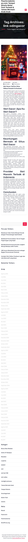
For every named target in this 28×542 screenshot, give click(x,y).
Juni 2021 (3, 433)
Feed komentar (5, 518)
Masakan (3, 456)
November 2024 (5, 341)
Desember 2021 (5, 420)
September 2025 (5, 309)
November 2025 (5, 302)
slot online (7, 84)
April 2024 (3, 363)
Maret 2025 (4, 328)
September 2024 (5, 347)
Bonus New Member (7, 448)
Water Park (4, 497)
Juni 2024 (3, 356)
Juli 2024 (3, 353)
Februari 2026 (4, 293)
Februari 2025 (4, 331)
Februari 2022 (4, 417)
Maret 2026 (4, 289)
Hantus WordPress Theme (18, 538)
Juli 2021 (3, 430)
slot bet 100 (4, 473)
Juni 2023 (3, 395)
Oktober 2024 (4, 344)
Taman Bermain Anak (7, 485)
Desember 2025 (5, 299)
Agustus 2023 (4, 388)
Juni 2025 (3, 318)
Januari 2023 (4, 411)
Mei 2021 (3, 436)
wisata (3, 501)
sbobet (3, 465)
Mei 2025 (3, 321)
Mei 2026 (3, 283)
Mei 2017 (3, 439)
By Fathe (15, 82)
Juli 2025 (3, 315)
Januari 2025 (4, 334)
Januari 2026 (4, 296)
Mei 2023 (3, 398)
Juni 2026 (3, 280)
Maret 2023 (4, 404)
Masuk (3, 510)
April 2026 (3, 286)
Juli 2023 (3, 392)
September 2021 (5, 423)
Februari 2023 (4, 408)
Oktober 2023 (4, 382)
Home (3, 29)
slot (2, 469)
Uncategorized (5, 493)
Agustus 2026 (4, 273)
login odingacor (18, 93)
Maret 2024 (4, 366)
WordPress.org (5, 522)
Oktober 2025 (4, 305)
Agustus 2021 (4, 427)
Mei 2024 (3, 360)
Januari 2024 (4, 372)
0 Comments (16, 84)
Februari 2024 (4, 369)
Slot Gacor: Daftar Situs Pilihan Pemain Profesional (12, 87)
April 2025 (3, 325)
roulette (3, 461)
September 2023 (5, 385)
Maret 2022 (4, 414)
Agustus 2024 (4, 350)
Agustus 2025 (4, 312)
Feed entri (4, 514)
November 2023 (5, 379)
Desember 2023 (5, 376)
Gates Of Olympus (6, 452)
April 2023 (3, 401)
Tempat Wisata (5, 489)
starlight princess (6, 481)
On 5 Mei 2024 (6, 82)
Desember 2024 (5, 337)
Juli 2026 (3, 277)
